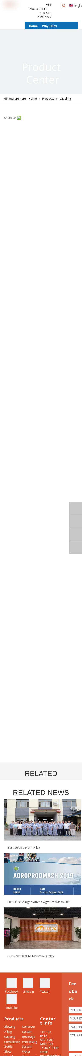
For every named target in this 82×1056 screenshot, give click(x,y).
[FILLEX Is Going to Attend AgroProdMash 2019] (42, 894)
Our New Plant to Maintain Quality (30, 956)
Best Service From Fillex (23, 848)
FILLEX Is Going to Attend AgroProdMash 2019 (39, 902)
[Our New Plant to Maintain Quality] (42, 948)
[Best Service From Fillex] (42, 839)
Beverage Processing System (29, 1042)
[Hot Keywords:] (64, 5)
